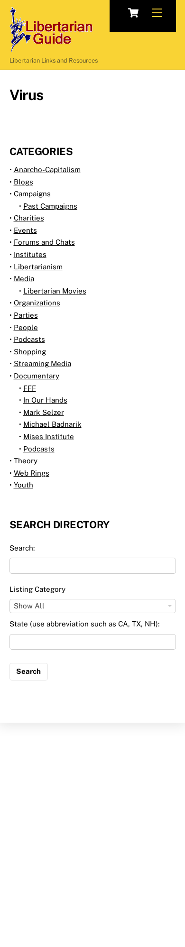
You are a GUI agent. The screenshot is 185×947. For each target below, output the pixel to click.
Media (24, 279)
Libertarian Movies (54, 291)
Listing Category (37, 589)
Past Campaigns (50, 206)
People (26, 327)
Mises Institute (48, 436)
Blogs (23, 182)
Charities (29, 218)
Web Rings (31, 473)
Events (25, 230)
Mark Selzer (43, 412)
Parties (26, 315)
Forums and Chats (44, 242)
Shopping (30, 352)
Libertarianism (38, 267)
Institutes (30, 254)
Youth (23, 485)
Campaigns (32, 194)
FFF (29, 388)
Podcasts (29, 339)
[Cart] (133, 12)
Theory (25, 461)
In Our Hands (45, 400)
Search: (22, 548)
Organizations (37, 303)
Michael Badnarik (52, 424)
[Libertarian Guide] (50, 48)
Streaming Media (42, 363)
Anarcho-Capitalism (47, 169)
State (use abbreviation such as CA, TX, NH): (84, 624)
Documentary (36, 376)
